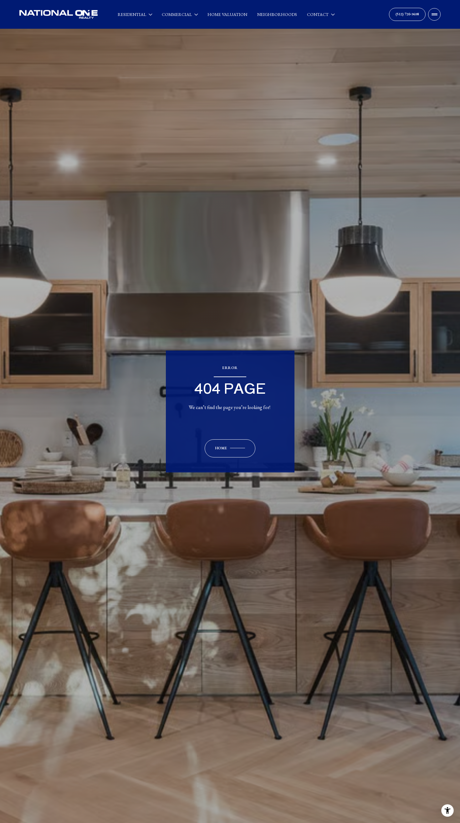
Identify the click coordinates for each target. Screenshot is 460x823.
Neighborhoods (277, 14)
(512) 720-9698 (407, 14)
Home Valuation (227, 14)
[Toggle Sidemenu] (434, 14)
